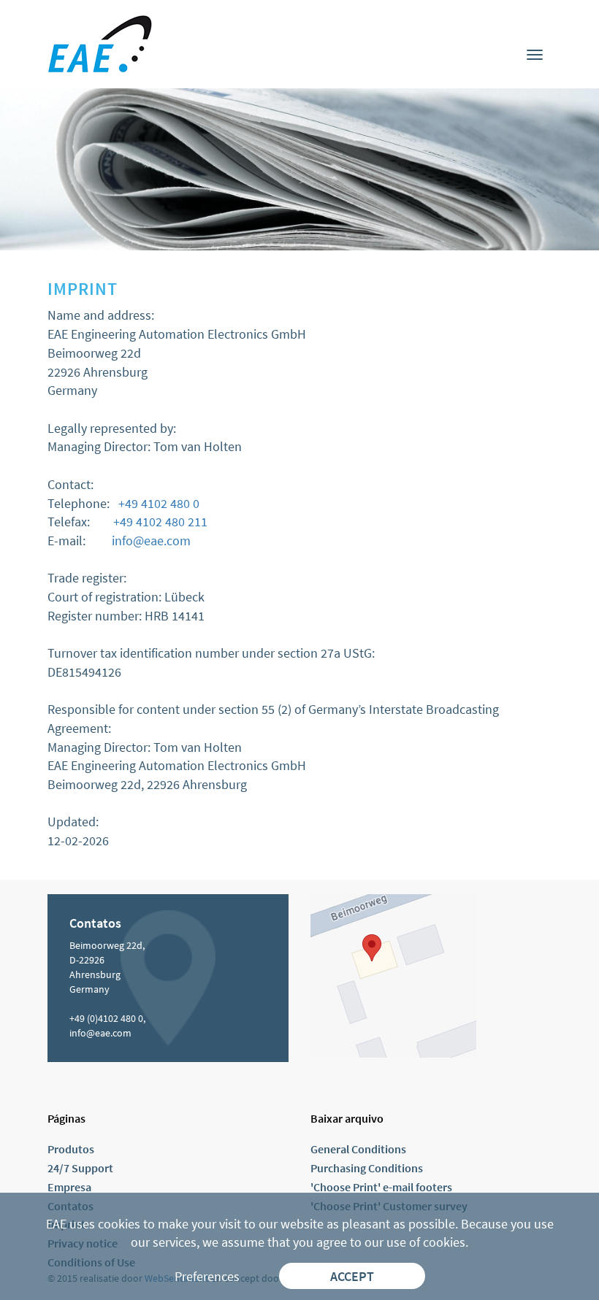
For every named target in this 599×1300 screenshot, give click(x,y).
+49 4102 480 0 (158, 503)
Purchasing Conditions (366, 1168)
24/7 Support (80, 1168)
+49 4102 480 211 (160, 521)
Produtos (70, 1149)
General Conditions (358, 1149)
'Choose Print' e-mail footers (381, 1187)
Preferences (207, 1276)
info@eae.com (151, 540)
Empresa (69, 1187)
